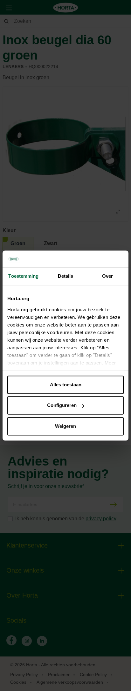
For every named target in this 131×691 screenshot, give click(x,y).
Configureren (62, 405)
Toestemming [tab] (23, 276)
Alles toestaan (65, 384)
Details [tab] (65, 276)
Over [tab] (107, 276)
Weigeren (65, 426)
